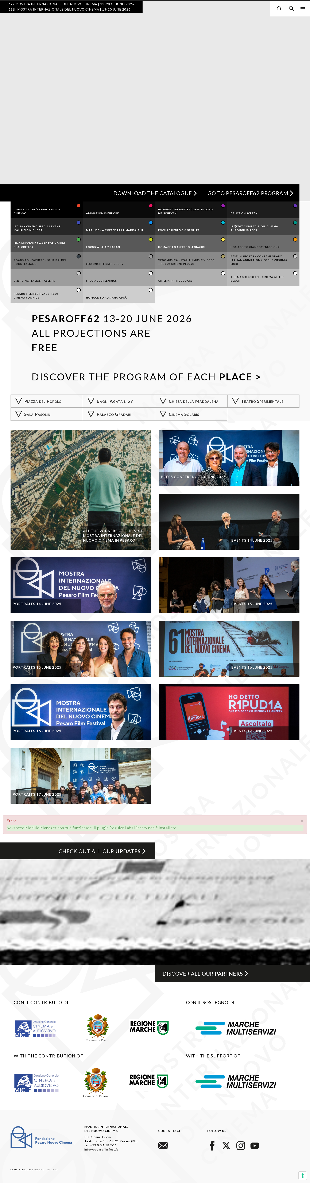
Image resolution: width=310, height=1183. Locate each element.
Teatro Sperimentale (262, 401)
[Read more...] (81, 490)
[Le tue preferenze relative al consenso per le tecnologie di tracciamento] (303, 1176)
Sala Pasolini (37, 414)
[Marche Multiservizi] (236, 1027)
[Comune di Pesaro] (98, 1027)
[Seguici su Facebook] (212, 1145)
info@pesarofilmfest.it (101, 1149)
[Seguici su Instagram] (241, 1145)
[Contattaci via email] (163, 1145)
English (37, 1169)
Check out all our (100, 851)
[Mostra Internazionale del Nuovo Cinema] (279, 7)
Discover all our (203, 973)
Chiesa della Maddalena (194, 401)
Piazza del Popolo (43, 401)
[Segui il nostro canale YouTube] (255, 1145)
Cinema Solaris (184, 414)
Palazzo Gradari (114, 414)
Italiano (52, 1169)
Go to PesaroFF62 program (248, 193)
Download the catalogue (152, 193)
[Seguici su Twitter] (226, 1145)
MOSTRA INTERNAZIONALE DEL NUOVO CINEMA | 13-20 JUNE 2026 (69, 9)
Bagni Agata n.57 (115, 401)
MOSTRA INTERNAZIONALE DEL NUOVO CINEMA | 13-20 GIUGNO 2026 (71, 4)
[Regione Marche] (149, 1027)
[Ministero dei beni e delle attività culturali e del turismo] (40, 1028)
